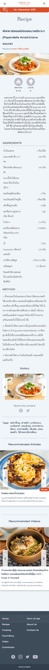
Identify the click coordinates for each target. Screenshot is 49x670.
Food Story (8, 636)
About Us (32, 624)
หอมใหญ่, (26, 426)
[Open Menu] (4, 3)
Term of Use (33, 618)
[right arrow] (5, 387)
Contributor (8, 647)
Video (5, 641)
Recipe (6, 624)
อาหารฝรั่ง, (23, 429)
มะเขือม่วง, (36, 423)
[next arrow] (44, 387)
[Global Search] (44, 3)
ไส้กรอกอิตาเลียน (27, 432)
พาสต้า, (25, 423)
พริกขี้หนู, (15, 423)
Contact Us (33, 630)
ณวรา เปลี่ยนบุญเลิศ (20, 48)
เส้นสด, (34, 429)
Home (5, 618)
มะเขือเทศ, (15, 426)
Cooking (6, 630)
